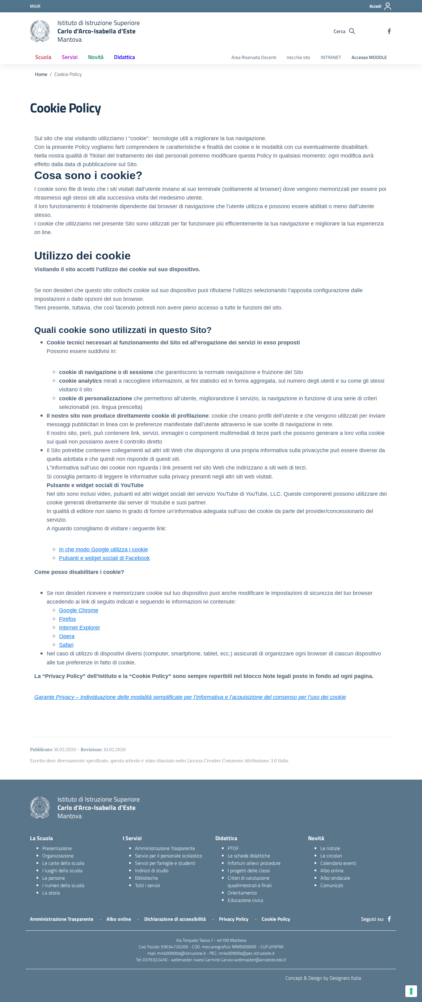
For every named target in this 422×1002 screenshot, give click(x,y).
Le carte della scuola (63, 863)
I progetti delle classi (249, 870)
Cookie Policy (276, 919)
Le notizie (330, 848)
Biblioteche (146, 878)
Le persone (53, 878)
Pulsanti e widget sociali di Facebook (104, 558)
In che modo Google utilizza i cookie (103, 549)
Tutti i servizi (147, 885)
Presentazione (57, 848)
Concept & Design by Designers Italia (323, 978)
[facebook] (389, 31)
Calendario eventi (338, 863)
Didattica (124, 57)
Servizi (70, 57)
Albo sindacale (335, 878)
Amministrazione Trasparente (165, 848)
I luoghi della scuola (62, 870)
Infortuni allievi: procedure (254, 863)
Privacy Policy (233, 919)
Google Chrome (78, 610)
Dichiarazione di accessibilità (175, 919)
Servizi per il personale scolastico (168, 855)
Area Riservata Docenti (253, 57)
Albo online (332, 870)
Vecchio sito (298, 57)
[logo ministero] (40, 31)
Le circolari (331, 855)
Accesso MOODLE (369, 57)
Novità (95, 57)
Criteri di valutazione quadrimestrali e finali (250, 881)
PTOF (233, 848)
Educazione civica (245, 900)
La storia (51, 892)
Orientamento (242, 892)
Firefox (67, 619)
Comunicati (331, 885)
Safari (66, 645)
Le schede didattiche (249, 855)
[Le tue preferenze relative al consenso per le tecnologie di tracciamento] (411, 991)
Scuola (43, 57)
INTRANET (331, 57)
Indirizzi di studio (151, 870)
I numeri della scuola (63, 885)
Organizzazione (58, 855)
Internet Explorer (79, 628)
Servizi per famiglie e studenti (165, 863)
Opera (66, 636)
